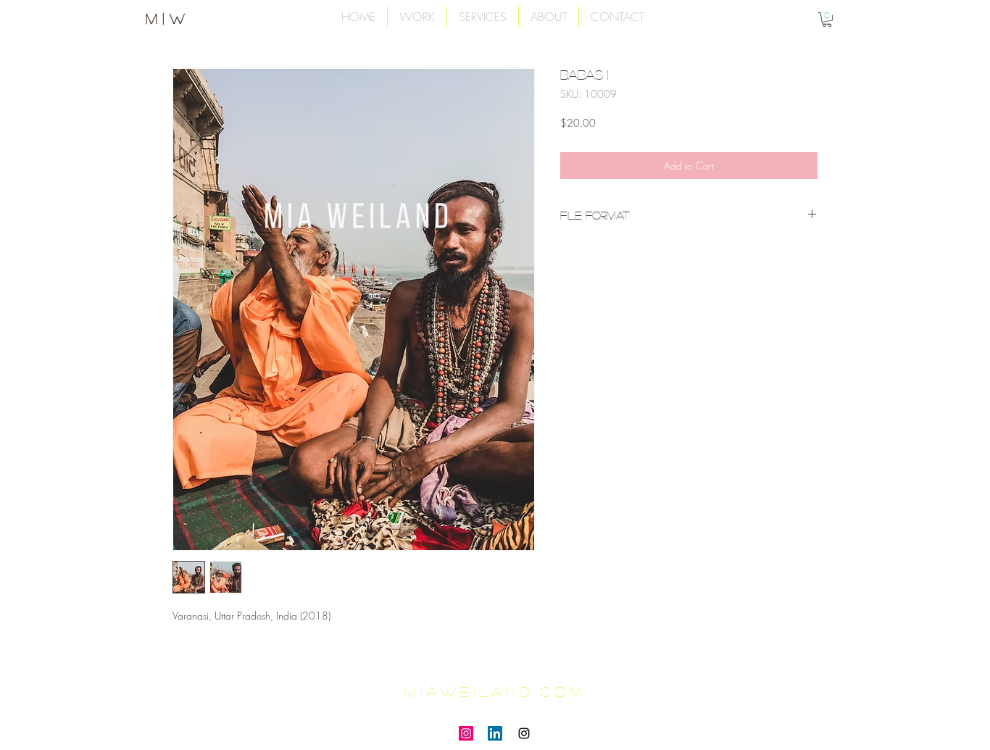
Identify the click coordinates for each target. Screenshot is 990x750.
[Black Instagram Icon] (524, 733)
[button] (827, 19)
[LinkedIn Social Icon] (495, 733)
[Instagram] (466, 733)
